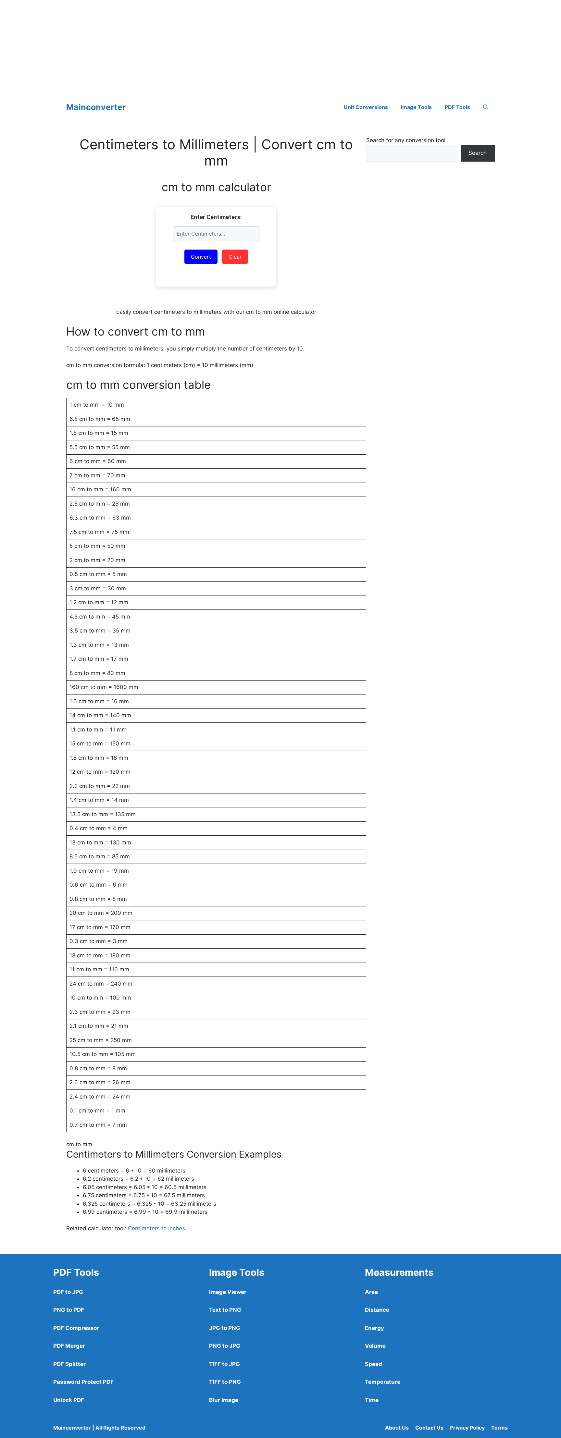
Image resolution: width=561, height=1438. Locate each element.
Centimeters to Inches (156, 1228)
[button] (486, 107)
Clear (235, 256)
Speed (373, 1364)
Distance (377, 1310)
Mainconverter (96, 107)
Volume (375, 1346)
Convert (201, 256)
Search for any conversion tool (405, 140)
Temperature (382, 1382)
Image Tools (416, 107)
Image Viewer (227, 1292)
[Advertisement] (195, 45)
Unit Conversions (366, 107)
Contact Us (429, 1427)
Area (371, 1292)
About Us (397, 1427)
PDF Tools (457, 107)
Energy (374, 1328)
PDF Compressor (76, 1328)
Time (372, 1400)
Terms (499, 1427)
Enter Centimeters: (216, 217)
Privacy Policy (467, 1427)
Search (477, 153)
